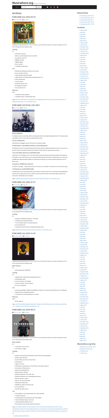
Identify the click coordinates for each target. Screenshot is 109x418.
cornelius (41, 407)
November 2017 (84, 249)
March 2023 (83, 115)
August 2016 (83, 280)
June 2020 (83, 184)
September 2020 (84, 178)
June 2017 (82, 259)
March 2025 (83, 65)
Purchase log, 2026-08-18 (87, 18)
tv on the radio (52, 178)
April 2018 (82, 238)
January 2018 (83, 244)
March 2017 (83, 265)
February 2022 (84, 142)
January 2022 (83, 145)
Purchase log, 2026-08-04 (87, 22)
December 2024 (84, 72)
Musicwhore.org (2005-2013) (87, 347)
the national (45, 178)
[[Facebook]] (50, 7)
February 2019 (83, 217)
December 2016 (84, 271)
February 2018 (83, 242)
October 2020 (83, 176)
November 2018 (84, 224)
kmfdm (62, 99)
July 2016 (82, 282)
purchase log (19, 101)
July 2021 (82, 157)
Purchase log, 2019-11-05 (23, 233)
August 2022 (83, 130)
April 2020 (83, 188)
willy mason (56, 411)
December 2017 (84, 247)
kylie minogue (37, 304)
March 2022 (83, 140)
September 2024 (84, 78)
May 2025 (82, 61)
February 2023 (84, 117)
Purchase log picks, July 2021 (26, 105)
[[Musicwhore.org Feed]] (57, 7)
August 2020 (83, 180)
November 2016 (84, 274)
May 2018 (82, 236)
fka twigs (26, 409)
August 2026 (83, 30)
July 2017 (82, 257)
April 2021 (82, 163)
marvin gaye (50, 409)
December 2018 (84, 222)
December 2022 (84, 122)
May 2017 (82, 261)
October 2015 (83, 301)
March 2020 (83, 190)
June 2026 (82, 34)
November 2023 (84, 99)
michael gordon (58, 409)
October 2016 (83, 276)
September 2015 (84, 303)
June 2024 (83, 84)
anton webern (18, 407)
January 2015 (83, 319)
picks (25, 178)
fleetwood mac (34, 99)
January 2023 (83, 120)
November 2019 (84, 199)
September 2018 (84, 228)
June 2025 (82, 59)
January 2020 (83, 194)
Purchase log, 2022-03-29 (23, 17)
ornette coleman (55, 304)
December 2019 (84, 197)
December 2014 (84, 321)
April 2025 (83, 63)
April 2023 (83, 113)
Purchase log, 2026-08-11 (87, 20)
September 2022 (84, 128)
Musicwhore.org (22, 3)
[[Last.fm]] (54, 7)
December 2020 (84, 172)
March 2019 (83, 215)
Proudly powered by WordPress (21, 416)
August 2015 (83, 305)
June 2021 (82, 159)
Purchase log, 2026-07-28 (87, 24)
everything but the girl (18, 409)
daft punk (23, 99)
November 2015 (84, 299)
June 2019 (82, 209)
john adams (43, 409)
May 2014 (82, 336)
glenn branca (37, 409)
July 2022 (82, 132)
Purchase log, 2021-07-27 (23, 182)
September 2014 (84, 328)
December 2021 (84, 147)
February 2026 (84, 42)
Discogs (38, 45)
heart (47, 99)
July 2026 (82, 32)
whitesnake (49, 411)
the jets (26, 306)
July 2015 (82, 307)
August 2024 (83, 80)
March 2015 (83, 315)
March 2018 (83, 240)
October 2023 (83, 101)
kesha (22, 178)
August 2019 (83, 205)
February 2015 (83, 317)
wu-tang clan (62, 411)
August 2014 (83, 330)
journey (58, 99)
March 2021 (83, 165)
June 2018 (82, 234)
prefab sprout (30, 178)
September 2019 (84, 203)
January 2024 (83, 95)
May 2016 (82, 286)
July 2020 (82, 182)
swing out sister (20, 306)
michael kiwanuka (45, 304)
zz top (34, 101)
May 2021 (82, 161)
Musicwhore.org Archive (86, 349)
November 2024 (84, 74)
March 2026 (83, 40)
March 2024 (83, 90)
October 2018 (83, 226)
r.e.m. (24, 101)
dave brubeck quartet (49, 407)
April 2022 (83, 138)
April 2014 (82, 338)
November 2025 (84, 49)
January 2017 (83, 269)
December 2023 (84, 97)
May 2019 (82, 211)
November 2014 (84, 324)
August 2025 (83, 55)
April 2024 (83, 88)
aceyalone (17, 178)
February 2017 (83, 267)
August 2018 (83, 230)
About (17, 7)
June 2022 (82, 134)
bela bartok (18, 99)
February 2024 (84, 92)
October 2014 (83, 326)
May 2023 (82, 111)
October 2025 (83, 51)
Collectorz (31, 45)
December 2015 (84, 296)
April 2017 (82, 263)
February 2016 (83, 292)
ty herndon (43, 411)
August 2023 (83, 105)
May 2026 (82, 36)
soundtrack (31, 229)
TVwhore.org (83, 353)
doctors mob (58, 407)
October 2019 (83, 201)
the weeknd (29, 101)
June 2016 (82, 284)
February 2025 (84, 67)
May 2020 (82, 186)
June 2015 (82, 309)
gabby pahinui (41, 99)
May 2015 (82, 311)
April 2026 (83, 38)
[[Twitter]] (47, 7)
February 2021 (83, 167)
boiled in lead (35, 407)
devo (28, 99)
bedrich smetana (27, 407)
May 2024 (82, 86)
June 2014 (82, 334)
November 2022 (84, 124)
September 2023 (84, 103)
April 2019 (82, 213)
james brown (52, 99)
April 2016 (82, 288)
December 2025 (84, 47)
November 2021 (84, 149)
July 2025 (82, 57)
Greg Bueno (26, 19)
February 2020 (84, 192)
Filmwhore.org (84, 351)
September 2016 (84, 278)
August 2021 (83, 155)
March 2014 (83, 340)
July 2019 (82, 207)
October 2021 (83, 151)
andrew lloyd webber (20, 304)
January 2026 (83, 45)
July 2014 (82, 332)
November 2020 (84, 174)
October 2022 (83, 126)
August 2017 (83, 255)
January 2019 (83, 219)
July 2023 (82, 107)
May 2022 (82, 136)
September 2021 (84, 153)
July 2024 (82, 82)
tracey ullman (32, 306)
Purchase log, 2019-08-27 (23, 310)
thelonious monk (35, 411)
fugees (31, 409)
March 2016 (83, 290)
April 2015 (82, 313)
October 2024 (83, 76)
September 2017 (84, 253)
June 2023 (82, 109)
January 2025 (83, 70)
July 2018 (82, 232)
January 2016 (83, 294)
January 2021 (83, 169)
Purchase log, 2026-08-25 (87, 15)
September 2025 (84, 53)
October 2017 (83, 251)
